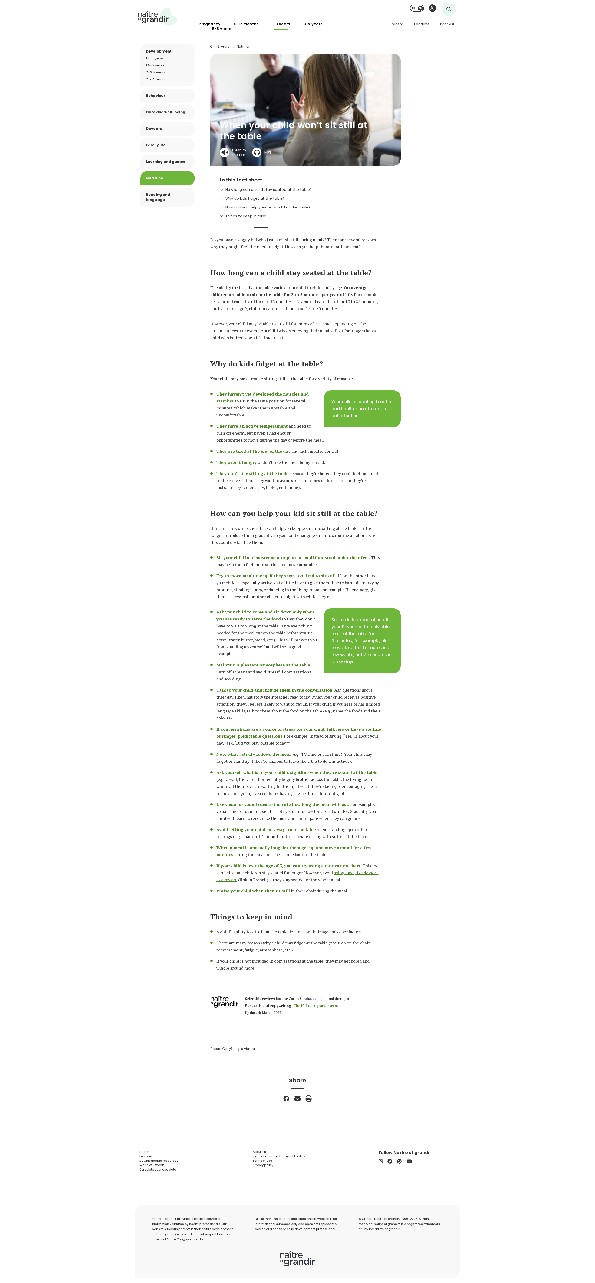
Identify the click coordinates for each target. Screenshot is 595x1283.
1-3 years (281, 24)
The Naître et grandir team (316, 1005)
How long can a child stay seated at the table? (268, 189)
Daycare (154, 128)
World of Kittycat (151, 1165)
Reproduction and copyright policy (279, 1156)
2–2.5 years (155, 72)
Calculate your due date (157, 1169)
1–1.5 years (155, 58)
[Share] (286, 1098)
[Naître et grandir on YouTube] (409, 1161)
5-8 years (221, 28)
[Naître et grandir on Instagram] (381, 1161)
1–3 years (222, 46)
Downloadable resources (158, 1160)
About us (259, 1152)
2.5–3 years (156, 79)
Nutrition (244, 46)
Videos (398, 24)
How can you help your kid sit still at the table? (268, 207)
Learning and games (165, 161)
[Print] (309, 1098)
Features (422, 24)
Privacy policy (263, 1165)
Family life (156, 145)
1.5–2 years (155, 65)
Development (159, 51)
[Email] (297, 1098)
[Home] (158, 16)
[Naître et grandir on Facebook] (389, 1161)
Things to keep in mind (246, 216)
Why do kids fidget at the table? (255, 198)
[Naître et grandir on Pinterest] (399, 1161)
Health (144, 1152)
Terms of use (262, 1160)
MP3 (267, 152)
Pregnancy (210, 24)
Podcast (447, 24)
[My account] (432, 8)
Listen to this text (239, 152)
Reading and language (158, 197)
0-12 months (246, 24)
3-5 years (313, 24)
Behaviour (155, 95)
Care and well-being (165, 112)
